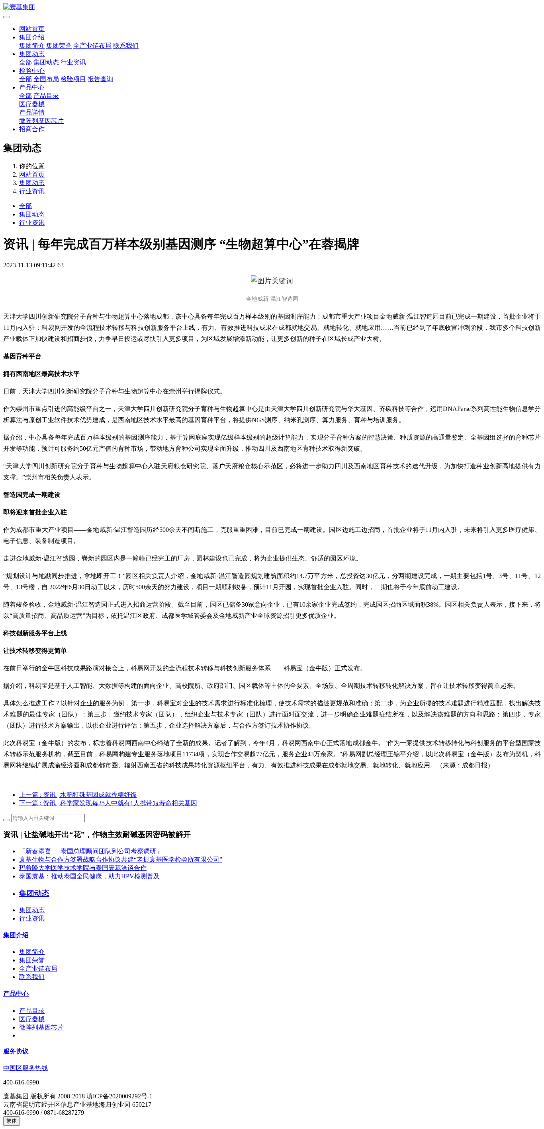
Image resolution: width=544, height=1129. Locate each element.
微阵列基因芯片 (41, 120)
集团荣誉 (59, 45)
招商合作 (32, 129)
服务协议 (16, 1051)
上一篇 (78, 794)
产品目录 (46, 95)
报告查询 (100, 79)
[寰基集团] (272, 7)
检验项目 (73, 79)
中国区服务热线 (25, 1068)
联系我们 (126, 45)
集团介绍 (32, 37)
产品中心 (32, 87)
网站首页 (32, 28)
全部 (25, 62)
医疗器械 (32, 104)
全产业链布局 (92, 45)
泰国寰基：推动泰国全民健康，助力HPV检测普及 (89, 876)
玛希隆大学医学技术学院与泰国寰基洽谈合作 (83, 867)
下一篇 (108, 803)
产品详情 (32, 112)
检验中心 (32, 70)
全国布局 (46, 79)
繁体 (11, 1121)
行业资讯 (73, 62)
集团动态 (32, 54)
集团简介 (32, 45)
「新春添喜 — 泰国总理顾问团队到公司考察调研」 (90, 851)
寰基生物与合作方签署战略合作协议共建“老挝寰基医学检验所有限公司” (120, 859)
